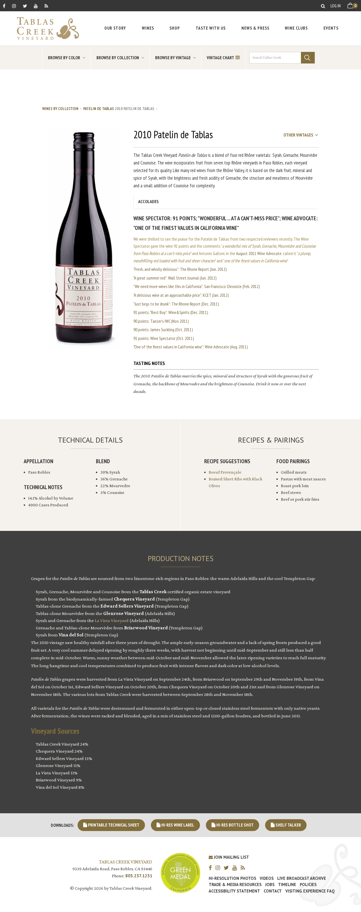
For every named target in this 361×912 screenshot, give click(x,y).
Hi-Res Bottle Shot (234, 825)
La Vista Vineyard (112, 620)
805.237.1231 (138, 875)
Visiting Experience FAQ (309, 891)
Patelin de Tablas (98, 108)
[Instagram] (14, 6)
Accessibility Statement (234, 891)
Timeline (287, 885)
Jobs (269, 885)
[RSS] (46, 6)
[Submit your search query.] (308, 57)
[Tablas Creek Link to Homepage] (45, 28)
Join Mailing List (231, 857)
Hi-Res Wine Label (177, 825)
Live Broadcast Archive (301, 878)
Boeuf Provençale (225, 472)
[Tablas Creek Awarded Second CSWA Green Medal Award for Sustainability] (180, 872)
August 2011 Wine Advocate (258, 253)
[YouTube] (36, 6)
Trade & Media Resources (235, 885)
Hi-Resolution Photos (232, 878)
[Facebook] (4, 6)
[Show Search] (323, 6)
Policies (308, 885)
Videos (267, 878)
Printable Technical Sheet (113, 825)
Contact (273, 891)
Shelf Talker (288, 825)
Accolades (148, 201)
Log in (336, 5)
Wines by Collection (60, 108)
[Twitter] (25, 6)
